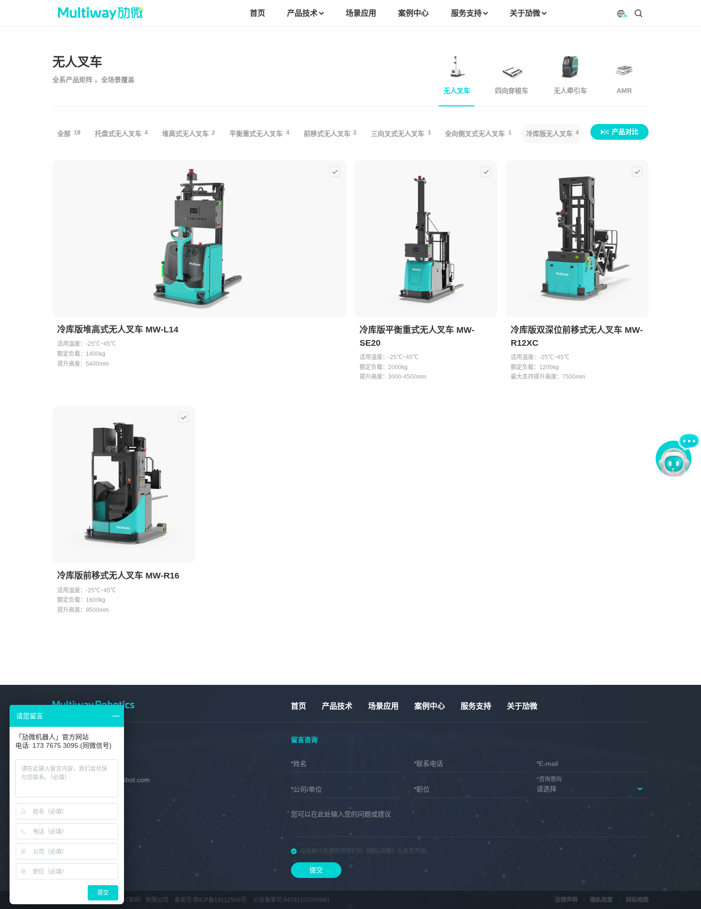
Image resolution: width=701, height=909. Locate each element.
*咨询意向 (549, 779)
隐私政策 (601, 900)
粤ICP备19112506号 (220, 900)
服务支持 (476, 706)
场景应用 (383, 706)
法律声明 (566, 900)
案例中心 (429, 706)
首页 (298, 706)
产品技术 (337, 706)
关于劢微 (522, 706)
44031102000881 (306, 900)
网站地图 (637, 900)
